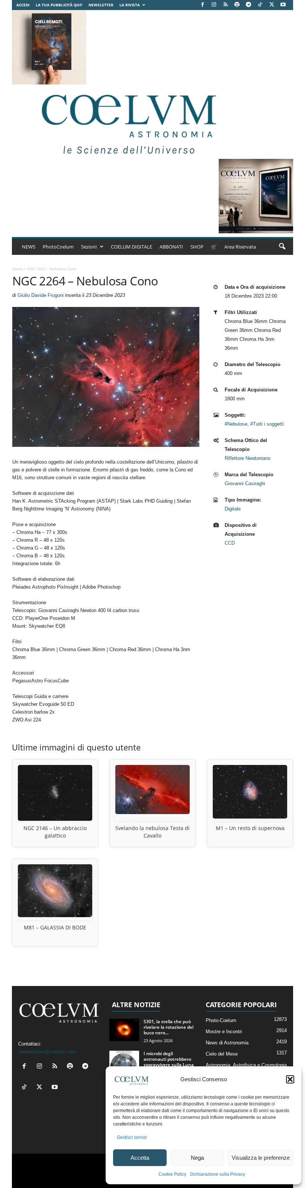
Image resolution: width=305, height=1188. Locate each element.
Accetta (140, 1158)
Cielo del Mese (222, 1054)
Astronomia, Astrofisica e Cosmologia (246, 1065)
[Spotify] (236, 5)
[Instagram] (213, 5)
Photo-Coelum (221, 1020)
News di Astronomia (227, 1042)
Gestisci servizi (132, 1137)
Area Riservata (240, 246)
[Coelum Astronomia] (127, 121)
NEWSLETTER (101, 4)
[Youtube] (283, 5)
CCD (230, 543)
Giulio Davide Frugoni (40, 295)
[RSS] (225, 5)
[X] (271, 5)
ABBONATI (171, 246)
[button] (290, 1079)
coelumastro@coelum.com (47, 1051)
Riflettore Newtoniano (247, 458)
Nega (197, 1158)
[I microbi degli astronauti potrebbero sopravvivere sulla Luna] (124, 1062)
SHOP (196, 246)
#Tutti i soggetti (267, 424)
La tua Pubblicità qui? (59, 4)
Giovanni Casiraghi (245, 483)
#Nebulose (236, 424)
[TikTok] (260, 5)
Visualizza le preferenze (261, 1158)
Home (17, 268)
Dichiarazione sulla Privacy (217, 1174)
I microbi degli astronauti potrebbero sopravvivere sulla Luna (169, 1059)
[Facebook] (202, 5)
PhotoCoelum (58, 246)
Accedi (22, 4)
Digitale (233, 509)
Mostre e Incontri (224, 1031)
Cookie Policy (172, 1174)
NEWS (28, 246)
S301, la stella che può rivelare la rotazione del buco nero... (168, 1027)
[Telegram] (248, 5)
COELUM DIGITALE (131, 246)
